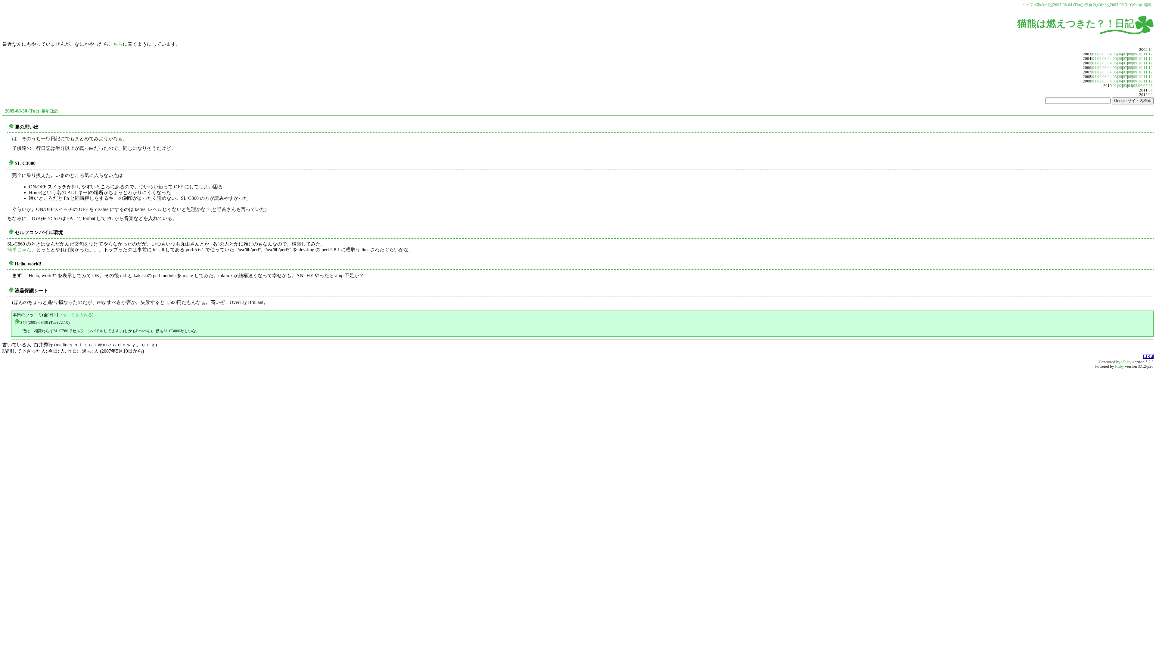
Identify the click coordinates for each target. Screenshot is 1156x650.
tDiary (1126, 362)
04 (1110, 54)
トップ (1027, 5)
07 (1125, 54)
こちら (115, 44)
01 (1094, 54)
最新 (1088, 5)
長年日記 (49, 111)
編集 (1148, 5)
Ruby (1119, 366)
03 (1104, 54)
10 (1140, 54)
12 (1150, 50)
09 (1135, 54)
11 (1145, 54)
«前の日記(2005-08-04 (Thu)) (1058, 5)
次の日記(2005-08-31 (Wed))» (1118, 5)
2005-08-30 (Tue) (22, 110)
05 (1115, 54)
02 (1099, 54)
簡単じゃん (19, 249)
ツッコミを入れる (75, 314)
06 (1120, 54)
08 (1130, 54)
